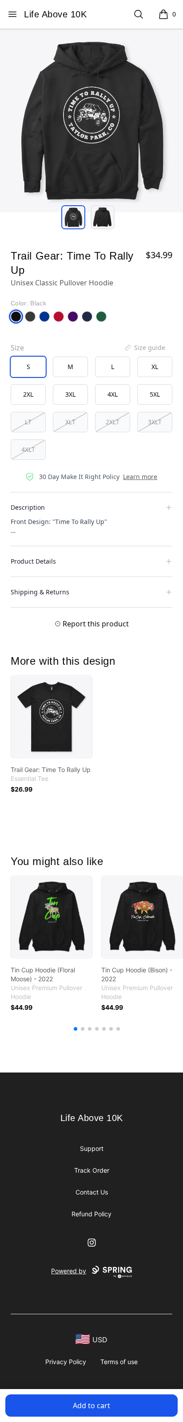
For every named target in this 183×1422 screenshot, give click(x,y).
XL (154, 366)
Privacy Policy (65, 1361)
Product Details (33, 561)
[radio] (28, 367)
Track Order (91, 1170)
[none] (144, 347)
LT (28, 422)
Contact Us (92, 1192)
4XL (112, 394)
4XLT (28, 449)
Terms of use (119, 1361)
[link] (51, 717)
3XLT (155, 422)
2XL (28, 394)
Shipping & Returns (40, 592)
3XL (70, 394)
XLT (70, 422)
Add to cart (91, 1405)
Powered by (68, 1271)
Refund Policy (91, 1214)
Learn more (140, 476)
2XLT (112, 422)
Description (28, 507)
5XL (155, 394)
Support (91, 1148)
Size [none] (17, 348)
